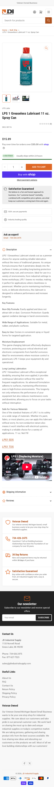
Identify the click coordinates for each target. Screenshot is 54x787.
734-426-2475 (15, 238)
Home (4, 30)
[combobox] (27, 20)
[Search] (48, 20)
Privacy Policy (9, 697)
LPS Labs (6, 108)
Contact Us (7, 685)
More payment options (27, 180)
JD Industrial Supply (30, 773)
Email (6, 238)
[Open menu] (49, 12)
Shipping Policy (9, 693)
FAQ (4, 682)
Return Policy (8, 689)
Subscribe (43, 617)
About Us (6, 678)
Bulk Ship (13, 30)
